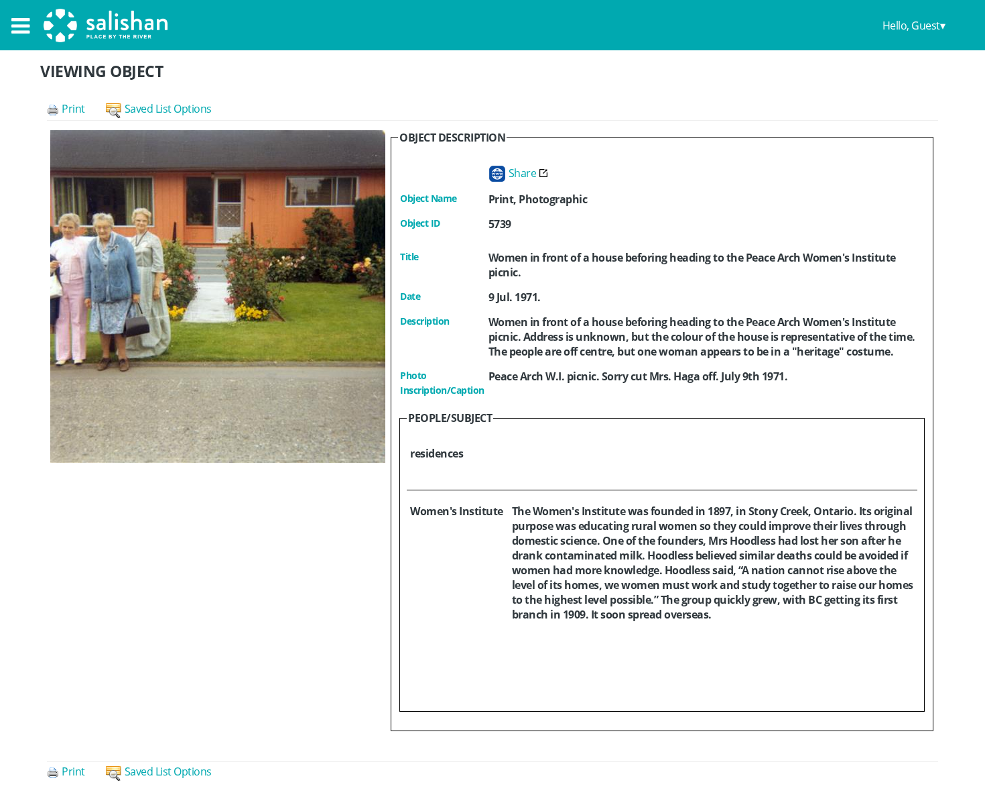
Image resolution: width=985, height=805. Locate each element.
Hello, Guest (911, 25)
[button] (76, 108)
